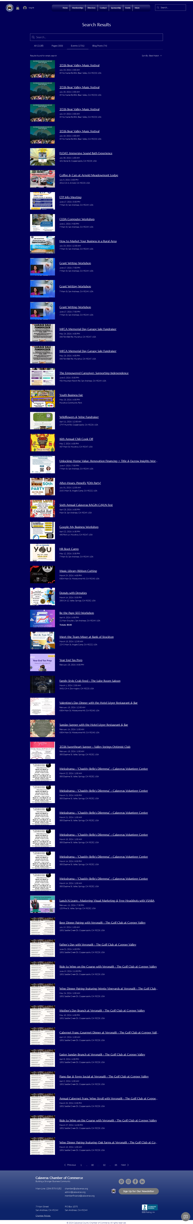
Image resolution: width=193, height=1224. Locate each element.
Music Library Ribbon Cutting (78, 571)
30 (92, 1165)
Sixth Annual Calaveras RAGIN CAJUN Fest (86, 505)
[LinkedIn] (142, 1181)
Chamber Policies (43, 1215)
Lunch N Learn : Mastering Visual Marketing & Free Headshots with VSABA (106, 900)
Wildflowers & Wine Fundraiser (79, 417)
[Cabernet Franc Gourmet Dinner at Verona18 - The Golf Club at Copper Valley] (42, 1036)
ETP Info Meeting (70, 197)
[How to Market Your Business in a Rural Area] (42, 245)
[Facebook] (135, 1181)
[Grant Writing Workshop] (42, 266)
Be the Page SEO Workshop (76, 613)
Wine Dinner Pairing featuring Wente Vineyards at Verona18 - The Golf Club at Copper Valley (108, 988)
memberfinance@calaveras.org (80, 1195)
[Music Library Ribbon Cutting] (42, 574)
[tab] (38, 45)
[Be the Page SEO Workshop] (42, 618)
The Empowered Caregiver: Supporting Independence (94, 373)
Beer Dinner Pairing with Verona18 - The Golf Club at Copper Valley (102, 922)
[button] (17, 8)
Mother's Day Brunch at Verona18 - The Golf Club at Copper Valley (102, 1010)
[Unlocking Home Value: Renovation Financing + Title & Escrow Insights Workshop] (42, 464)
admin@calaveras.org (75, 1192)
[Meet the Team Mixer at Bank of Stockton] (42, 640)
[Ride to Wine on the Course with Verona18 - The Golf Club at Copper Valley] (42, 970)
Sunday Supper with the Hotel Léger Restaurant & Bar (93, 725)
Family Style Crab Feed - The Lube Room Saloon (89, 681)
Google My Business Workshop (78, 527)
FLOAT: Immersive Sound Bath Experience (85, 153)
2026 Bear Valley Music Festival (79, 65)
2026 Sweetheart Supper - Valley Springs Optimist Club (94, 747)
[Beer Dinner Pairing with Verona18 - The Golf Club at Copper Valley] (42, 926)
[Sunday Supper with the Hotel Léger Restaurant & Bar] (42, 728)
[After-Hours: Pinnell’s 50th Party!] (42, 486)
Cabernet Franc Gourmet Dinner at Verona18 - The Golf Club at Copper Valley (108, 1032)
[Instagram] (128, 1181)
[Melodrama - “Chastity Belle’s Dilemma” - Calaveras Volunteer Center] (42, 772)
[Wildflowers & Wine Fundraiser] (42, 420)
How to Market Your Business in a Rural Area (88, 241)
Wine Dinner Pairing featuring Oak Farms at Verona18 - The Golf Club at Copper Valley (108, 1142)
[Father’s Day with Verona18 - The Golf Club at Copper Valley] (42, 948)
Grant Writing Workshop (75, 263)
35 (116, 1165)
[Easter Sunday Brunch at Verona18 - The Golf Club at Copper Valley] (42, 1058)
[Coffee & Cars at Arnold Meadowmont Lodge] (42, 179)
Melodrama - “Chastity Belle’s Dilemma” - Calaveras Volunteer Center (103, 769)
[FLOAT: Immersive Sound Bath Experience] (42, 157)
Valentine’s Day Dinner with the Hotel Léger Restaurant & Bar (98, 703)
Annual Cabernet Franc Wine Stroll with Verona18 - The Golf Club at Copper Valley (108, 1098)
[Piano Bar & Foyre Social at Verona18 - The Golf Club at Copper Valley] (42, 1080)
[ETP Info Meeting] (42, 201)
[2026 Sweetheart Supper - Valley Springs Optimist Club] (42, 750)
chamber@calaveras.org (76, 1188)
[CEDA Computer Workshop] (42, 223)
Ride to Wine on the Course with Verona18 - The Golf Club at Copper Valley (108, 966)
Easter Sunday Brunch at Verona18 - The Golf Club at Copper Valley (102, 1054)
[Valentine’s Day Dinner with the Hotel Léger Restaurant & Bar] (42, 706)
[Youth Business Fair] (42, 398)
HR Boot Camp (69, 549)
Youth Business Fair (71, 395)
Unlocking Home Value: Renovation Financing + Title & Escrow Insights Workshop (108, 461)
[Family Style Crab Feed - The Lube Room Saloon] (42, 684)
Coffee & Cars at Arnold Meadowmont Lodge (88, 175)
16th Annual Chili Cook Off (76, 439)
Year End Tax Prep (70, 660)
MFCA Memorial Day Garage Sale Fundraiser (87, 329)
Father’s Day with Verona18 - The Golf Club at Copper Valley (97, 944)
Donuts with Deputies (73, 593)
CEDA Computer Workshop (77, 219)
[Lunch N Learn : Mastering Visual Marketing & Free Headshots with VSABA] (42, 904)
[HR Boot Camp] (42, 552)
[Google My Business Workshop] (42, 530)
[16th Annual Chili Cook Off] (42, 442)
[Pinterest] (121, 1181)
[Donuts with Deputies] (42, 596)
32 (104, 1165)
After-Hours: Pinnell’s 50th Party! (80, 483)
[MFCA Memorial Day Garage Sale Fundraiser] (42, 332)
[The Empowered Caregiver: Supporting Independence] (42, 376)
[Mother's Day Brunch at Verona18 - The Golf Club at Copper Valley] (42, 1014)
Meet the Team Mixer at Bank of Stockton (86, 637)
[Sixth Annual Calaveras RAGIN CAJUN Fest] (42, 508)
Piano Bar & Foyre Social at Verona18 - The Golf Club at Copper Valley (104, 1076)
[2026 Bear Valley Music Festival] (42, 69)
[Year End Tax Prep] (42, 662)
